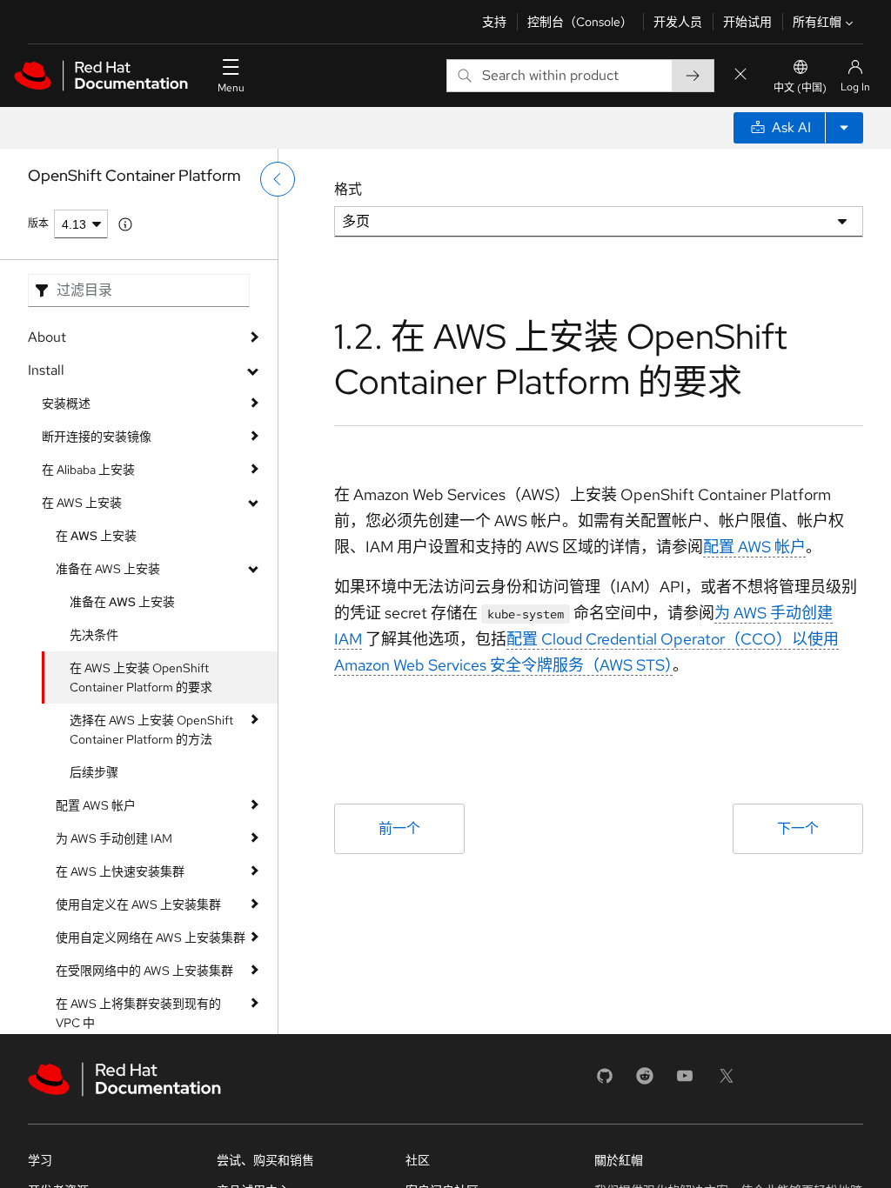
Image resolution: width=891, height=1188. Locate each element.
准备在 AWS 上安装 (108, 569)
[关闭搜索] (740, 75)
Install (46, 370)
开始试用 (747, 22)
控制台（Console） (580, 22)
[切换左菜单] (277, 179)
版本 (38, 223)
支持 (494, 22)
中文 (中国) (800, 88)
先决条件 (94, 635)
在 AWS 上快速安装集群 (120, 871)
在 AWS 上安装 (82, 503)
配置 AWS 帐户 (96, 805)
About (47, 337)
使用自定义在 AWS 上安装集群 (138, 904)
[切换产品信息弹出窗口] (125, 224)
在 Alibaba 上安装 (88, 469)
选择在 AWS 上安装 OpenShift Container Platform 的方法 (151, 729)
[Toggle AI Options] (844, 127)
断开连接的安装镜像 (96, 436)
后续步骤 (94, 772)
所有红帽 (817, 22)
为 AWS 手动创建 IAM (114, 838)
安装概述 (66, 403)
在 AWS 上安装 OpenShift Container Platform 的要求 (141, 677)
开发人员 (677, 22)
